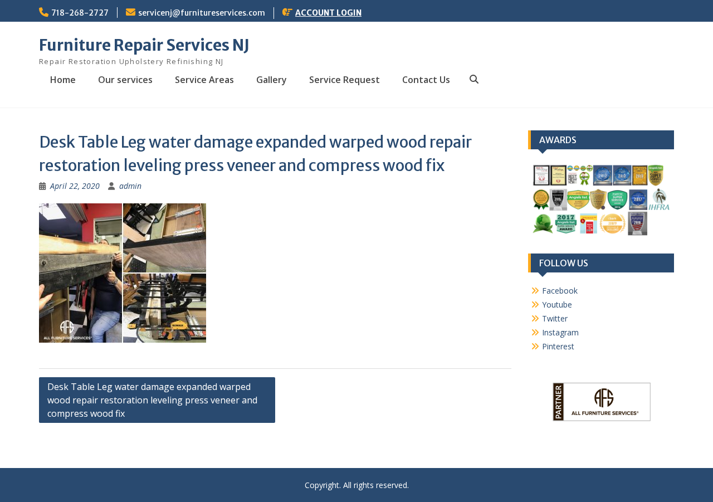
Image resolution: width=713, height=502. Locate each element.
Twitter (555, 318)
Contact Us (426, 80)
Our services (125, 80)
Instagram (560, 332)
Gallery (271, 80)
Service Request (344, 80)
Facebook (560, 290)
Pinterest (558, 346)
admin (130, 186)
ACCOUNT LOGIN (328, 13)
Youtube (557, 304)
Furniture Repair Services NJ (144, 45)
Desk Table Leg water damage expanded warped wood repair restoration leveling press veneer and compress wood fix (152, 400)
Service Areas (204, 80)
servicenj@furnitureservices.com (201, 13)
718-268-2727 (80, 13)
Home (63, 80)
